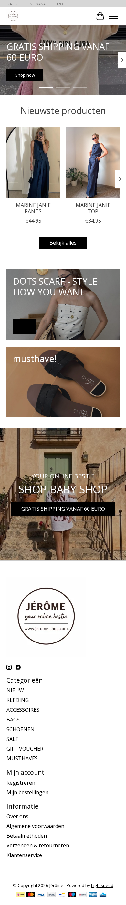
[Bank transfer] (51, 895)
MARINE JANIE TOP (93, 208)
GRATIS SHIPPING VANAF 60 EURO (63, 508)
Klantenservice (24, 855)
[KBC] (103, 895)
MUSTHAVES (22, 758)
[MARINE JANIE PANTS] (33, 162)
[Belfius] (83, 895)
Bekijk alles (63, 242)
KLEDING (17, 700)
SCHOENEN (20, 729)
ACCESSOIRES (22, 709)
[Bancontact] (62, 895)
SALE (12, 739)
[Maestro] (72, 895)
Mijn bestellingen (27, 792)
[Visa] (41, 895)
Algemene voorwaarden (35, 826)
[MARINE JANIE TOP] (93, 162)
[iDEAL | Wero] (20, 895)
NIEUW (15, 690)
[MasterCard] (30, 895)
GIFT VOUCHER (24, 748)
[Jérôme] (13, 16)
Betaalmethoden (26, 835)
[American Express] (93, 895)
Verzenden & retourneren (37, 845)
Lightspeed (102, 885)
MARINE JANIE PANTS (33, 208)
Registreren (20, 782)
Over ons (17, 816)
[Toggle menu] (113, 16)
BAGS (13, 719)
